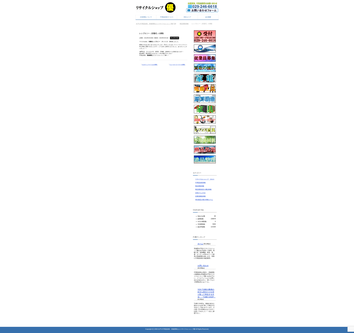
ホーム (200, 244)
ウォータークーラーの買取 (177, 64)
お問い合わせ (203, 266)
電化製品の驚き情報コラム (204, 199)
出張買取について (146, 17)
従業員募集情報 (200, 196)
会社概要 (208, 17)
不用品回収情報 (200, 182)
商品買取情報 (174, 38)
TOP (157, 24)
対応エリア (187, 17)
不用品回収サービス (166, 17)
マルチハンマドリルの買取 (149, 64)
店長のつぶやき (200, 193)
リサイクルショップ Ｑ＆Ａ (204, 179)
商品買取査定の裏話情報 (203, 189)
